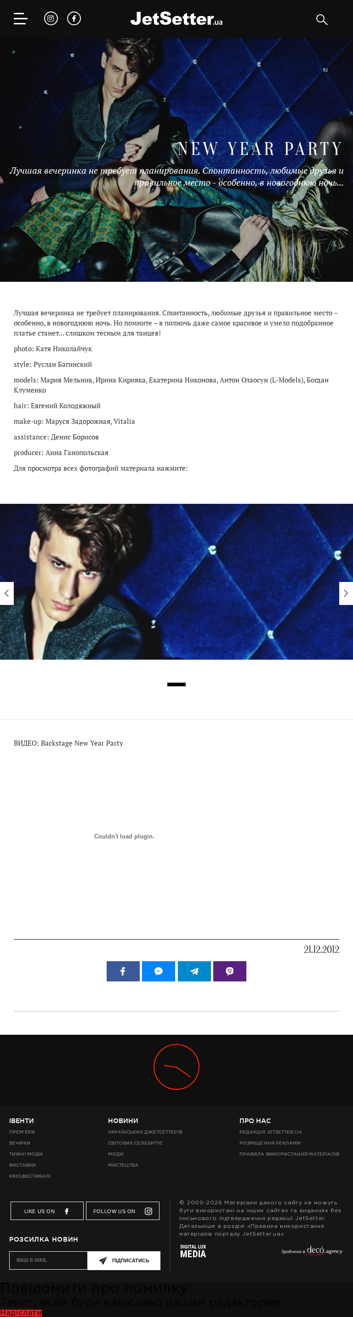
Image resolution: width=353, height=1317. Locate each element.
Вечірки (19, 1143)
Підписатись (130, 1260)
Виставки (22, 1165)
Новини (123, 1120)
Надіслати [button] (21, 1313)
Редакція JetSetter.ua (270, 1132)
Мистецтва (123, 1165)
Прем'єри (22, 1132)
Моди (116, 1154)
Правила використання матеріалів (289, 1154)
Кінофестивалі (30, 1176)
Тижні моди (26, 1154)
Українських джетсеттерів (145, 1132)
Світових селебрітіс (135, 1143)
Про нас (255, 1120)
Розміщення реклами (269, 1143)
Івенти (21, 1120)
